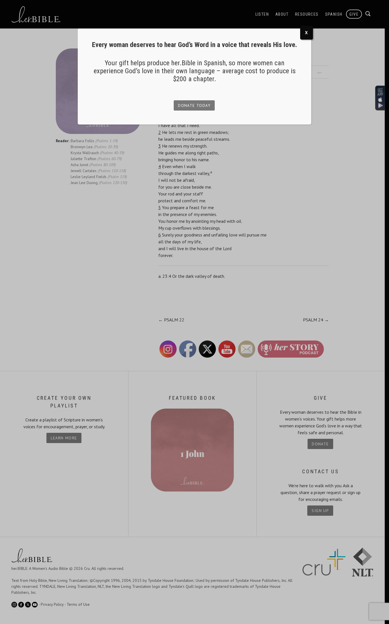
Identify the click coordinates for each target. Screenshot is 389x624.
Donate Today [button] (194, 105)
